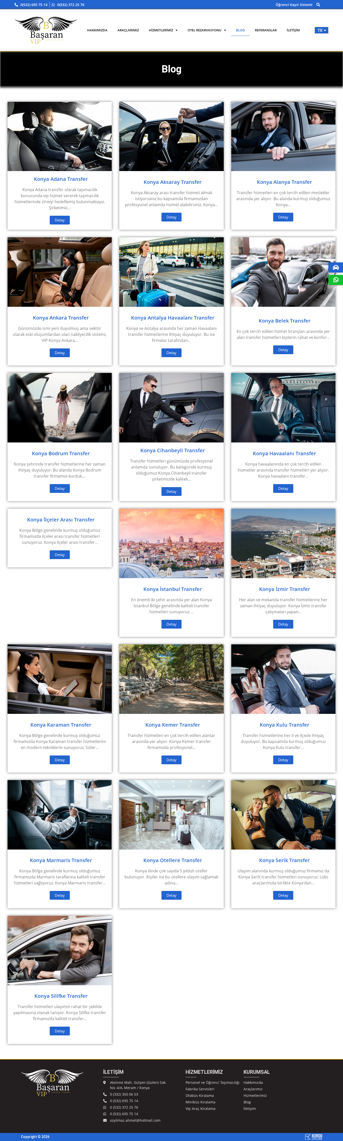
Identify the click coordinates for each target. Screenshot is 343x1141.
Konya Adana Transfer (61, 179)
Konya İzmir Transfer (284, 589)
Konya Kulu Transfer (284, 724)
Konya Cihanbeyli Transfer (172, 450)
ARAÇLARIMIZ (128, 30)
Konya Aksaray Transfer (173, 182)
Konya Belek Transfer (285, 320)
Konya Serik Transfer (284, 860)
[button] (318, 4)
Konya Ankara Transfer (61, 317)
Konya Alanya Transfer (284, 182)
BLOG (240, 30)
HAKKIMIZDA (97, 30)
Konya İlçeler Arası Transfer (61, 519)
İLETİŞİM (293, 30)
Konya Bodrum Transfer (61, 453)
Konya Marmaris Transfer (61, 860)
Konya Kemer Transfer (172, 724)
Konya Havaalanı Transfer (284, 453)
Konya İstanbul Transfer (172, 589)
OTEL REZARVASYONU (204, 30)
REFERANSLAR (266, 30)
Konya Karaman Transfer (60, 724)
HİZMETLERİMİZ (161, 30)
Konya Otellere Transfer (172, 860)
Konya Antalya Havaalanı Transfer (172, 317)
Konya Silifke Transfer (61, 996)
